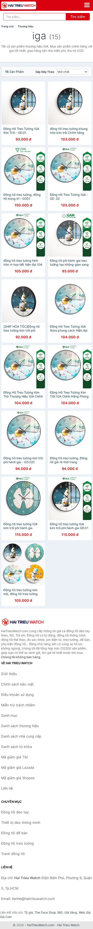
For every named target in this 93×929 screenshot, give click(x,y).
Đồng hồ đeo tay (15, 812)
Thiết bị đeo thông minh (20, 822)
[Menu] (87, 5)
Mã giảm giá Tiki (14, 757)
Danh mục (9, 715)
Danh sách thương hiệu (20, 726)
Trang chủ (7, 26)
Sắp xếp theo (44, 72)
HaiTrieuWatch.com (40, 925)
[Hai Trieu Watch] (22, 622)
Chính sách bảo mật (17, 684)
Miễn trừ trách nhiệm (18, 705)
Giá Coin (6, 917)
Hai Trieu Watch (68, 925)
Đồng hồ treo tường (17, 843)
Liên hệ (7, 788)
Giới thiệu (9, 674)
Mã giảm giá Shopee (18, 778)
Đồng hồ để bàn (14, 833)
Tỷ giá (28, 912)
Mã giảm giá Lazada (17, 767)
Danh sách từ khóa (16, 746)
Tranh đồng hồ (13, 854)
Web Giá (84, 912)
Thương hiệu (25, 26)
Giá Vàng (70, 912)
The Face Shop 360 (49, 912)
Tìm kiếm (77, 17)
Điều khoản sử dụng (17, 694)
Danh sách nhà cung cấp (21, 736)
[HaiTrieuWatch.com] (25, 5)
